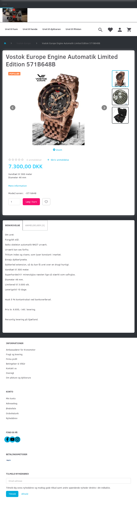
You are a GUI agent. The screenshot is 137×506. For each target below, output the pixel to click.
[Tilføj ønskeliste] (46, 201)
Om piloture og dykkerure (18, 377)
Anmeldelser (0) (35, 225)
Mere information (17, 185)
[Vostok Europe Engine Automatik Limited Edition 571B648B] (58, 107)
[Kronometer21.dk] (15, 15)
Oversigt (10, 372)
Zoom (59, 149)
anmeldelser (34, 159)
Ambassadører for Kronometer (20, 349)
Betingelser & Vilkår (15, 363)
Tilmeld (12, 493)
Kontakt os (11, 368)
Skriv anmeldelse (59, 159)
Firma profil (11, 359)
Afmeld (24, 493)
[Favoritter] (110, 29)
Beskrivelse (12, 225)
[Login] (119, 29)
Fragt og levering (14, 354)
